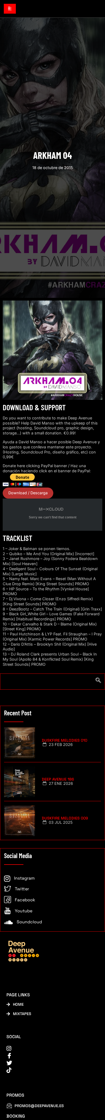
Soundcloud (29, 922)
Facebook (24, 900)
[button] (52, 682)
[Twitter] (49, 1063)
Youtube (23, 911)
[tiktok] (49, 1070)
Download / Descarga (28, 493)
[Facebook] (49, 1056)
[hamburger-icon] (10, 8)
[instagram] (49, 1048)
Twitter (21, 889)
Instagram (24, 878)
